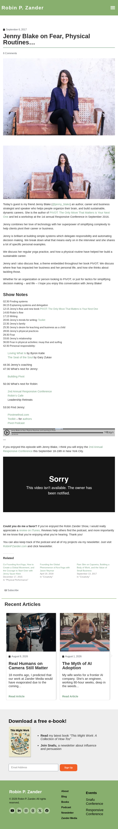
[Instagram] (26, 811)
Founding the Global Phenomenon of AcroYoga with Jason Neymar (55, 567)
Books (65, 802)
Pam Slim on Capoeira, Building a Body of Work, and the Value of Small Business (93, 567)
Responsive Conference (93, 812)
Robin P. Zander (23, 7)
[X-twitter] (40, 811)
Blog (64, 796)
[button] (112, 7)
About (65, 791)
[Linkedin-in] (19, 811)
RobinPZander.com (15, 546)
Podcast (66, 807)
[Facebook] (47, 811)
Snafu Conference (93, 802)
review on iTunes (29, 530)
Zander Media (69, 818)
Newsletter (67, 812)
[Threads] (33, 811)
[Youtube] (12, 811)
